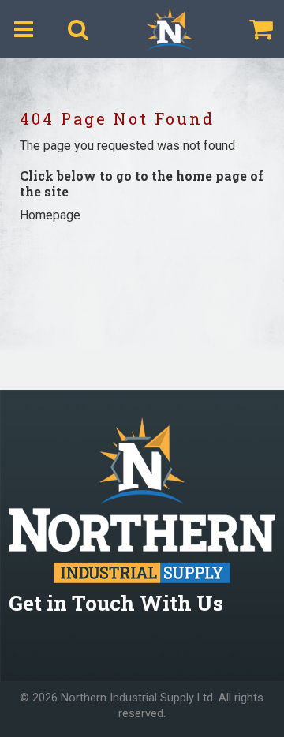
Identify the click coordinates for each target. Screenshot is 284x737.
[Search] (77, 29)
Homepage (50, 215)
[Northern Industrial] (169, 29)
